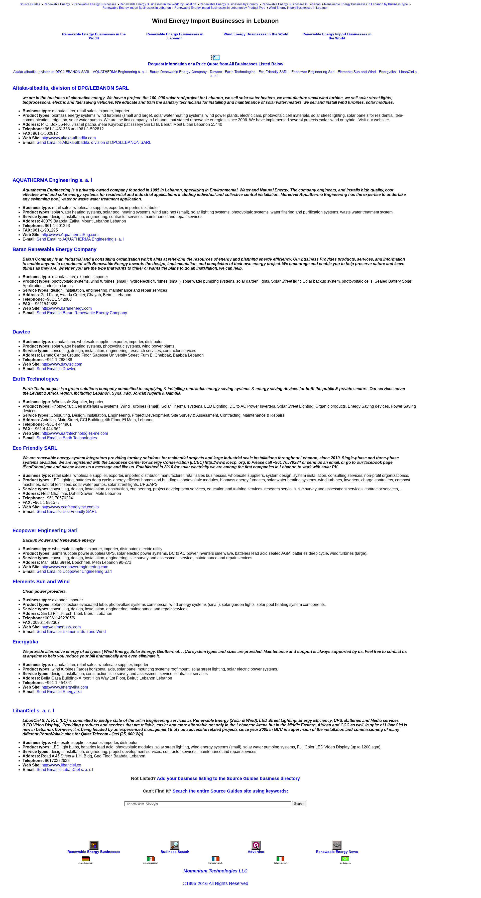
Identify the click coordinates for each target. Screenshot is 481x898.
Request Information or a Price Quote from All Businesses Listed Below (215, 64)
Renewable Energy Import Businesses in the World (337, 36)
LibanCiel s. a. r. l (33, 710)
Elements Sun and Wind (357, 72)
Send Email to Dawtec (56, 369)
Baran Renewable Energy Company (178, 72)
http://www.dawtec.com (62, 364)
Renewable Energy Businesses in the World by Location (158, 4)
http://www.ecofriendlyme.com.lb (70, 507)
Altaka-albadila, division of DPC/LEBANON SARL (51, 72)
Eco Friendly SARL (273, 72)
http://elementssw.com (61, 627)
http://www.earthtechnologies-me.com (75, 433)
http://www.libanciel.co (61, 765)
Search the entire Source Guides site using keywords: (230, 791)
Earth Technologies (240, 72)
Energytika (387, 72)
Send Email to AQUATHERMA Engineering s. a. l (80, 239)
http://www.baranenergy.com (67, 308)
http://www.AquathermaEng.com (70, 235)
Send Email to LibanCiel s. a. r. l (65, 769)
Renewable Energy (57, 4)
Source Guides (30, 4)
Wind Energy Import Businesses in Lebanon (298, 8)
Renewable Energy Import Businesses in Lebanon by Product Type (219, 8)
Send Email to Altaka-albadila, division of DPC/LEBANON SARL (94, 142)
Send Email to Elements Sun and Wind (71, 631)
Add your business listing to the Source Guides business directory (228, 778)
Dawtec (216, 72)
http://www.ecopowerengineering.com (75, 567)
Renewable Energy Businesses (94, 4)
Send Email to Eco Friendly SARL (67, 511)
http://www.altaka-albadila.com (69, 138)
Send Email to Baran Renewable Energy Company (82, 313)
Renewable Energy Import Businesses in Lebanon (136, 8)
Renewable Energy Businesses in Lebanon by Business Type (366, 4)
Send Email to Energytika (59, 692)
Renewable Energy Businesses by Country (229, 4)
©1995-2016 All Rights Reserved (215, 883)
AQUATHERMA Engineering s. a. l (120, 72)
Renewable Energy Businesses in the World (94, 36)
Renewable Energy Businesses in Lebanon (291, 4)
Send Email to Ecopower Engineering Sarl (74, 571)
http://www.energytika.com (65, 687)
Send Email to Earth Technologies (67, 438)
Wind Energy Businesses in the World (256, 34)
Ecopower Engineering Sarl (312, 72)
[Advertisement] (104, 160)
